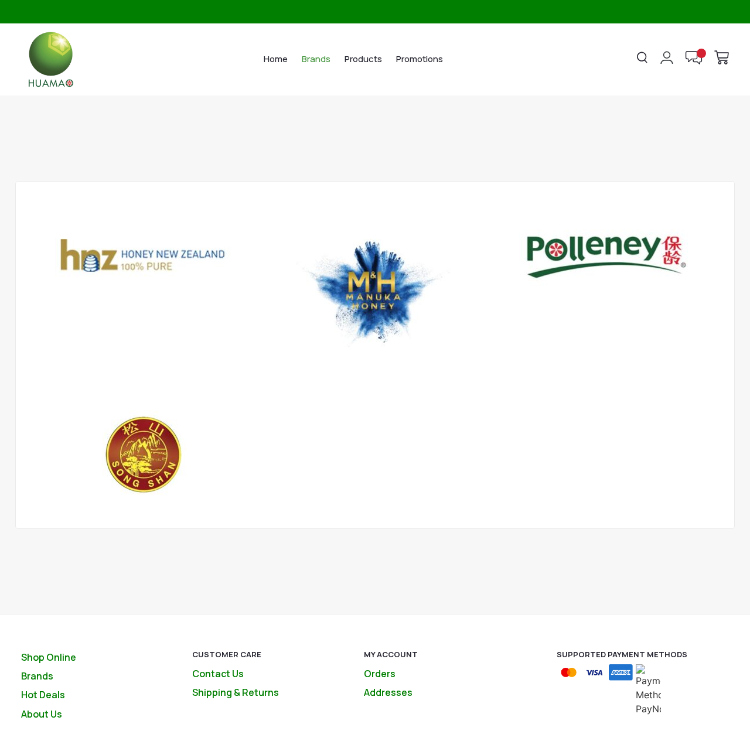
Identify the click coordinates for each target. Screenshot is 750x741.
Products (363, 59)
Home (276, 59)
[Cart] (721, 57)
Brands (316, 59)
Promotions (419, 59)
